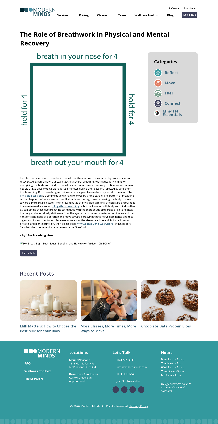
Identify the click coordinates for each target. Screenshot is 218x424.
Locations (78, 352)
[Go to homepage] (37, 12)
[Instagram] (124, 389)
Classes (102, 15)
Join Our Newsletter (128, 381)
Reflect (171, 73)
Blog (170, 15)
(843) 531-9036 (125, 360)
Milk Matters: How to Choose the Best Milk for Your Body (48, 328)
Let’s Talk (189, 15)
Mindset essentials (172, 113)
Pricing (84, 15)
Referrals (174, 8)
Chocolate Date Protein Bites (166, 326)
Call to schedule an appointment (80, 379)
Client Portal (33, 379)
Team (122, 15)
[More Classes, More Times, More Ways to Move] (109, 300)
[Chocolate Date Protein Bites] (169, 300)
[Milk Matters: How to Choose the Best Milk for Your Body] (48, 300)
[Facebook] (116, 389)
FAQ (27, 363)
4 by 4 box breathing (65, 206)
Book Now (189, 8)
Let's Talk (28, 253)
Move (170, 83)
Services (63, 15)
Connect (172, 103)
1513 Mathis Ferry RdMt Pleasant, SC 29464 (82, 365)
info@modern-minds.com (132, 367)
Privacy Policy (138, 406)
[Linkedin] (132, 389)
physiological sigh (31, 195)
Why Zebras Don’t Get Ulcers (95, 223)
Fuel (169, 93)
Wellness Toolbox (147, 15)
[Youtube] (141, 389)
